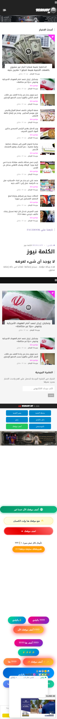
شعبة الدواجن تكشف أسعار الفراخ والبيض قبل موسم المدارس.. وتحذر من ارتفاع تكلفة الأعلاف (21, 113)
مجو (16, 420)
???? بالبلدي (38, 620)
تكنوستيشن (40, 426)
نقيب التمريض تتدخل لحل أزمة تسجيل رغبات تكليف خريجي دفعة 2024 (21, 213)
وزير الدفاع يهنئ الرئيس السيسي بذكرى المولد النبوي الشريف (21, 130)
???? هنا (12, 661)
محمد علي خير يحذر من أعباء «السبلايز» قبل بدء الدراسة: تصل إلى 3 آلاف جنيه (20, 182)
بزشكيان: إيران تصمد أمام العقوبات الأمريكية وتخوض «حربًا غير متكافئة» (20, 80)
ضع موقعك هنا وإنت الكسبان (29, 521)
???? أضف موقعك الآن (28, 629)
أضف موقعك (16, 426)
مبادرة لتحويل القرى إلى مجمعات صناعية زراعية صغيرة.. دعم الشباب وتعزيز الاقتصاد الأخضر (21, 146)
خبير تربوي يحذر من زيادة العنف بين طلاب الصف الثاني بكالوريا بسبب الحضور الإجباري (21, 96)
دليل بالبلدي (40, 420)
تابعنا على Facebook (40, 230)
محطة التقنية (40, 413)
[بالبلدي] (25, 406)
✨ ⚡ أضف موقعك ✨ (38, 661)
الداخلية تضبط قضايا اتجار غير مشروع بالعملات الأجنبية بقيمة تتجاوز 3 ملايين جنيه (28, 68)
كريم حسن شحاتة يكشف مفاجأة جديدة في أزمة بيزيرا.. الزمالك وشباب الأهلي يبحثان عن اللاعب (20, 165)
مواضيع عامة (34, 85)
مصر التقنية (17, 413)
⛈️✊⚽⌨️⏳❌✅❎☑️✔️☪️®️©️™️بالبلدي (34, 673)
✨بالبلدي (16, 620)
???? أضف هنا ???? (28, 643)
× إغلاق (14, 677)
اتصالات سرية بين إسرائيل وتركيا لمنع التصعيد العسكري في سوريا (23, 197)
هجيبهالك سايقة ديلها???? (28, 549)
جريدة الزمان (35, 73)
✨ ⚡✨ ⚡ (28, 652)
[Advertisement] (28, 697)
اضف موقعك (28, 531)
